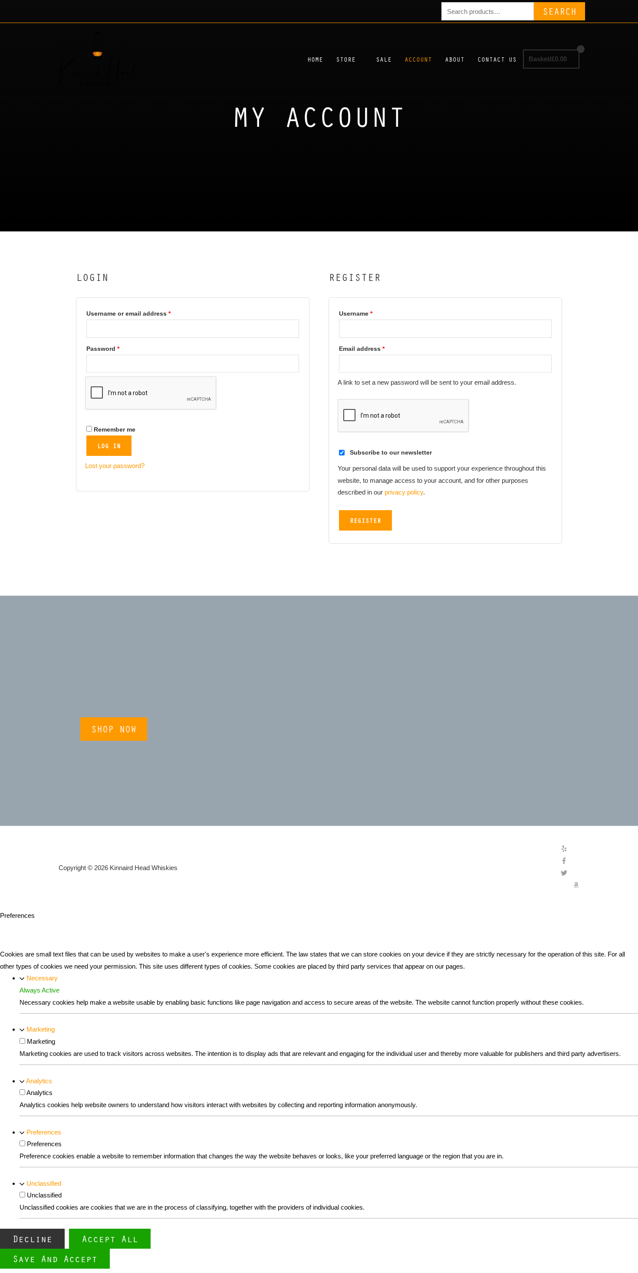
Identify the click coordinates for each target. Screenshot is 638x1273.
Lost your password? (115, 465)
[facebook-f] (570, 861)
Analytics (39, 1081)
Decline (32, 1238)
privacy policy (404, 492)
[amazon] (576, 886)
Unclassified (43, 1183)
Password (116, 347)
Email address (375, 347)
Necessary (42, 978)
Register (365, 520)
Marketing (40, 1029)
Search (559, 11)
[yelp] (570, 849)
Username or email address (141, 312)
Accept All (110, 1238)
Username (369, 312)
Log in (109, 445)
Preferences (43, 1132)
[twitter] (570, 873)
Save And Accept (55, 1258)
